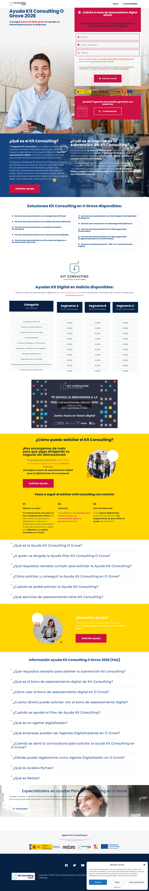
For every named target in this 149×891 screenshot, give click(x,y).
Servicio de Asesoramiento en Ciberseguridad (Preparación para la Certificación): (102, 237)
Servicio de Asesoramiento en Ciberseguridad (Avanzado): (102, 230)
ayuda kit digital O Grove (69, 292)
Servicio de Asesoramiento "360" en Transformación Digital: (105, 245)
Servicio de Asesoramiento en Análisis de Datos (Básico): (43, 221)
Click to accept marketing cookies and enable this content (74, 404)
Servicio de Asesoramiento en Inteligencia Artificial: (40, 216)
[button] (144, 865)
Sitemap (43, 878)
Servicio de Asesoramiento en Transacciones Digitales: (42, 234)
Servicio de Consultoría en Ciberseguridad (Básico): (107, 223)
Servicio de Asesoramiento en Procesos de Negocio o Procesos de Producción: (39, 241)
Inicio (115, 3)
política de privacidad (109, 59)
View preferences (136, 882)
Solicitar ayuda (109, 78)
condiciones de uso (124, 59)
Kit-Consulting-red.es (66, 875)
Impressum (117, 887)
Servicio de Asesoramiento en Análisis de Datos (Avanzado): (36, 228)
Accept (98, 882)
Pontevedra (21, 808)
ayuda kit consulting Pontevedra (90, 799)
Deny (117, 882)
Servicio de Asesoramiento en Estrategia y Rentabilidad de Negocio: (107, 217)
